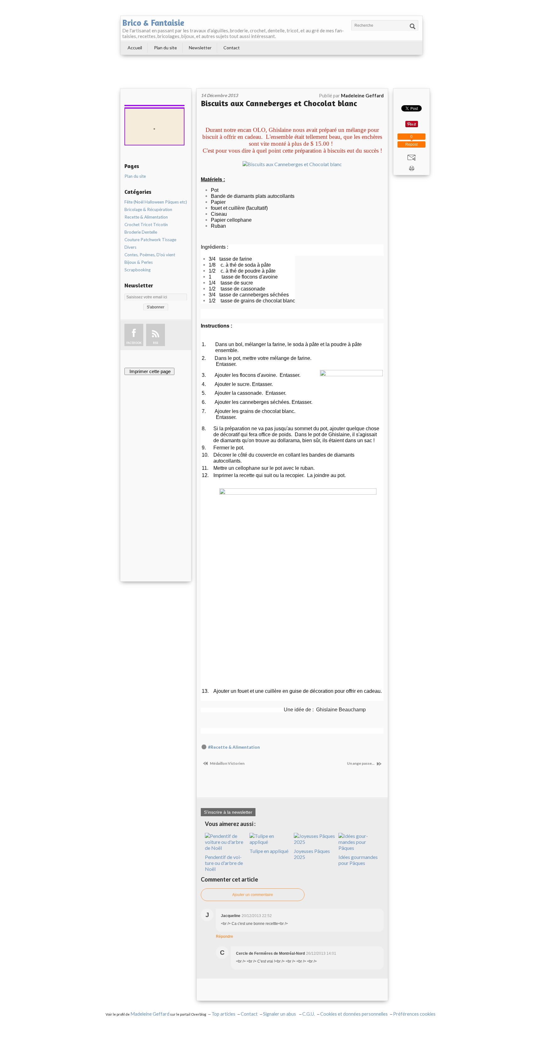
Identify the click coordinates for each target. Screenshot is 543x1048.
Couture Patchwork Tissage (150, 239)
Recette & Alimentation (146, 217)
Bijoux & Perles (138, 262)
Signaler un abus (280, 1014)
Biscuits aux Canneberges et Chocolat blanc (279, 103)
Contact (231, 47)
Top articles (223, 1014)
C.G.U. (308, 1014)
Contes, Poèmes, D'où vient (149, 254)
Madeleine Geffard (149, 1014)
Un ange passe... (361, 763)
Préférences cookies (414, 1014)
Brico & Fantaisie (153, 23)
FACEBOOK (133, 343)
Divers (130, 247)
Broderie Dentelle (140, 232)
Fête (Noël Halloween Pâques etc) (155, 201)
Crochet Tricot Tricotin (146, 224)
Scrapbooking (137, 269)
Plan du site (165, 47)
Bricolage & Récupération (148, 209)
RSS (155, 343)
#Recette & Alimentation (234, 747)
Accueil (135, 47)
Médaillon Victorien (226, 763)
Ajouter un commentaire (252, 895)
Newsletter (200, 47)
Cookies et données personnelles (354, 1014)
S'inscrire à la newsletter (228, 812)
